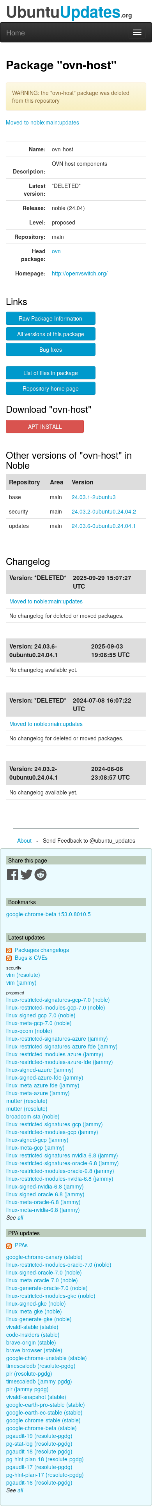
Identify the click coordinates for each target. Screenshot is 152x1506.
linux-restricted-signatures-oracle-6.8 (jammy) (62, 1163)
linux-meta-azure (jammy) (38, 1093)
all (20, 1217)
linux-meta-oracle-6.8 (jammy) (43, 1202)
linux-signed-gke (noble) (36, 1303)
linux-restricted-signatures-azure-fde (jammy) (62, 1046)
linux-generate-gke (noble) (39, 1319)
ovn (56, 251)
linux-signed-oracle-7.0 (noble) (44, 1272)
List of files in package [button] (50, 373)
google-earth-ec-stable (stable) (44, 1412)
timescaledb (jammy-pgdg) (39, 1381)
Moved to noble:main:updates (42, 122)
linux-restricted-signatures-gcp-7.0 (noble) (58, 999)
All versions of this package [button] (50, 334)
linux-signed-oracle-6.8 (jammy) (45, 1194)
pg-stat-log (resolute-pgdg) (39, 1443)
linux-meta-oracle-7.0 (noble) (42, 1280)
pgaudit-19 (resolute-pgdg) (39, 1435)
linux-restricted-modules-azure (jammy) (54, 1054)
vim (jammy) (21, 982)
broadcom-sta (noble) (33, 1116)
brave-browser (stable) (34, 1350)
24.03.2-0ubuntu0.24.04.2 (104, 511)
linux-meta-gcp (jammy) (35, 1147)
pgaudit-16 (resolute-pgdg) (39, 1482)
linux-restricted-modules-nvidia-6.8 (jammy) (59, 1178)
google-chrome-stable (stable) (43, 1420)
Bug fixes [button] (50, 349)
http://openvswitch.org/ (80, 273)
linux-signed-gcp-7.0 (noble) (41, 1015)
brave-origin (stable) (31, 1342)
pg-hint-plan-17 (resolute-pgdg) (45, 1474)
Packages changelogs (42, 950)
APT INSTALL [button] (45, 426)
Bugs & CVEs (31, 957)
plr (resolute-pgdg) (29, 1373)
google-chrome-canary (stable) (44, 1257)
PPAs (21, 1245)
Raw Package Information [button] (50, 318)
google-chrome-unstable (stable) (46, 1358)
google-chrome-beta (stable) (41, 1428)
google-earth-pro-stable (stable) (45, 1404)
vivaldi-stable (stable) (32, 1327)
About (24, 840)
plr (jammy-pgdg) (27, 1389)
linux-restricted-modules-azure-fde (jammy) (59, 1062)
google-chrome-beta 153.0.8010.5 (48, 914)
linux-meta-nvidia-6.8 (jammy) (43, 1209)
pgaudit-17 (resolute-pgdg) (39, 1467)
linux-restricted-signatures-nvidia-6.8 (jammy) (62, 1155)
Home (15, 32)
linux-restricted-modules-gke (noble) (50, 1295)
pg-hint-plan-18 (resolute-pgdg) (45, 1459)
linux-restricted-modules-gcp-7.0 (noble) (55, 1007)
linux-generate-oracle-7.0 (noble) (47, 1288)
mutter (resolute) (27, 1101)
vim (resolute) (23, 974)
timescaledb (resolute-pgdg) (41, 1365)
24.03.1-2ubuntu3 (94, 497)
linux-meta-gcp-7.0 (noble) (39, 1023)
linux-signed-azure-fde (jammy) (44, 1077)
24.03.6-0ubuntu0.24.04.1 (104, 525)
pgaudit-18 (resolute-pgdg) (39, 1451)
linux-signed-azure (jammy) (40, 1069)
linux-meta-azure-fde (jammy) (43, 1085)
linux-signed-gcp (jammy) (37, 1139)
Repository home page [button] (51, 388)
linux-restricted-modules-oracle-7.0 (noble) (58, 1264)
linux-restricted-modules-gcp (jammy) (52, 1132)
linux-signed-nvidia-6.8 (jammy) (45, 1186)
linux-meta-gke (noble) (34, 1311)
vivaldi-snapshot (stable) (36, 1397)
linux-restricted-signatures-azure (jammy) (57, 1038)
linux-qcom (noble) (29, 1030)
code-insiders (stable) (33, 1334)
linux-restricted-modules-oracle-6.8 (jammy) (60, 1171)
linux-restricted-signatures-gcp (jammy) (54, 1124)
